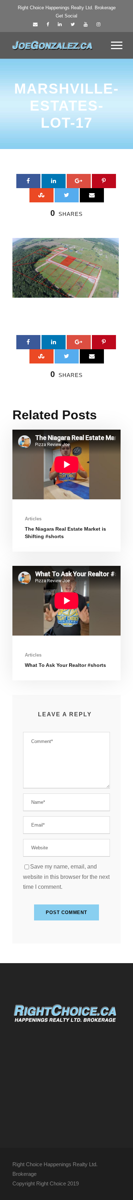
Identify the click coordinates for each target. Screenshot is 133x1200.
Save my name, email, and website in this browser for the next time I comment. (66, 877)
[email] (35, 24)
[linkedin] (60, 24)
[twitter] (73, 24)
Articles (33, 518)
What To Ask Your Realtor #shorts (65, 665)
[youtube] (86, 24)
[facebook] (47, 24)
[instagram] (98, 24)
